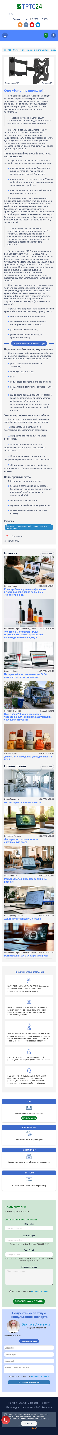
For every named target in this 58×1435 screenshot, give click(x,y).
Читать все (47, 554)
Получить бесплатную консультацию (29, 343)
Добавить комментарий (29, 1301)
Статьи (22, 1402)
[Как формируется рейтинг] (53, 35)
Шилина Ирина (10, 586)
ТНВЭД (45, 19)
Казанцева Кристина (13, 915)
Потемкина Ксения (12, 711)
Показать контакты (29, 1341)
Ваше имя (29, 1223)
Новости (45, 1402)
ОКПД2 (34, 19)
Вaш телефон (29, 1235)
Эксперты (33, 1402)
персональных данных (40, 1291)
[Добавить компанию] (20, 24)
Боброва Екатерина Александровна (20, 628)
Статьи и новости (20, 19)
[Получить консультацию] (46, 35)
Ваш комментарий (29, 1266)
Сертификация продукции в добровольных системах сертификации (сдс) (26, 527)
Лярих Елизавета (11, 799)
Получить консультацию (29, 1382)
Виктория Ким (10, 876)
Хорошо (29, 1423)
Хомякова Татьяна (12, 836)
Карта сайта (28, 1407)
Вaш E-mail (29, 1250)
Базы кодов (13, 1407)
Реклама (47, 1407)
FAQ (38, 1407)
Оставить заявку (29, 1118)
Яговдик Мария (11, 671)
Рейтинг (12, 1402)
